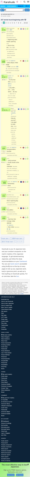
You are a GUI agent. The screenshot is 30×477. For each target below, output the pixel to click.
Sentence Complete (6, 386)
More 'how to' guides (6, 307)
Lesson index (4, 321)
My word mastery (7, 374)
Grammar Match (5, 411)
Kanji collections (5, 350)
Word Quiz (4, 380)
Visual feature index (6, 309)
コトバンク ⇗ (19, 241)
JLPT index (4, 317)
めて (4, 76)
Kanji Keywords (5, 358)
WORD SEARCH (11, 6)
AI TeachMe (4, 400)
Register (8, 433)
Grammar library (5, 403)
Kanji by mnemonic (6, 447)
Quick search (14, 264)
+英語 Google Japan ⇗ (18, 238)
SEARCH (2, 6)
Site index (3, 315)
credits (22, 293)
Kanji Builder (4, 360)
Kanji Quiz (4, 356)
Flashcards (4, 349)
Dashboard (23, 261)
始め (11, 30)
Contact (3, 327)
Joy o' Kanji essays (6, 352)
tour (17, 276)
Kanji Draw (4, 362)
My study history (5, 429)
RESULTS (20, 6)
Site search (4, 311)
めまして (6, 109)
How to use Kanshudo (7, 301)
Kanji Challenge (5, 354)
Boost (2, 368)
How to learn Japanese (7, 303)
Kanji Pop (3, 366)
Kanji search (4, 443)
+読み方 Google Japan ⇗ (7, 241)
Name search (4, 456)
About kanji (4, 341)
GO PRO (3, 435)
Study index (4, 319)
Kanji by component (6, 445)
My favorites (4, 425)
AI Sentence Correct (6, 401)
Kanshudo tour (5, 299)
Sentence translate (6, 451)
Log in (2, 433)
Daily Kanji (4, 431)
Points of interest (5, 460)
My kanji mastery (7, 335)
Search (27, 10)
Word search (4, 449)
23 (25, 23)
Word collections (5, 390)
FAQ (2, 313)
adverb (9, 76)
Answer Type (4, 388)
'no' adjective (12, 60)
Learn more (11, 475)
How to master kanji (6, 305)
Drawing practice (5, 345)
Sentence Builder (5, 384)
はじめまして (13, 113)
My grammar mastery (8, 398)
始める (9, 84)
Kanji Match (4, 364)
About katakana (5, 339)
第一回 (8, 229)
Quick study (4, 347)
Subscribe (4, 329)
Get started (20, 475)
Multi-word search (6, 452)
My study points (5, 427)
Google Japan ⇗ (5, 238)
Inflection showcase (6, 405)
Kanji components (6, 343)
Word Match (4, 382)
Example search (5, 458)
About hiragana (5, 337)
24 (27, 23)
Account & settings (6, 423)
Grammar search (5, 454)
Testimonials (4, 325)
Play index (4, 323)
